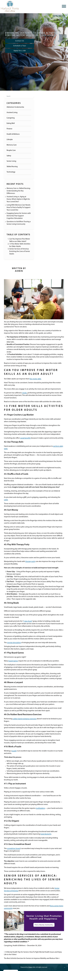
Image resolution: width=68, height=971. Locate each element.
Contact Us (19, 41)
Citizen (30, 967)
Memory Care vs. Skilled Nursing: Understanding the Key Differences (18, 191)
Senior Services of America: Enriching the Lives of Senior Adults (19, 251)
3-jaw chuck (27, 621)
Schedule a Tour (19, 46)
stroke (24, 393)
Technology (11, 172)
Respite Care (11, 150)
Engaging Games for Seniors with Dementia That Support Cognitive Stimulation (19, 215)
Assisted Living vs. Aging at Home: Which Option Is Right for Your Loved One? (18, 199)
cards (6, 500)
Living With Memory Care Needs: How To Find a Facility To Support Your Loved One (18, 207)
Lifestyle (10, 139)
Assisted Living (12, 112)
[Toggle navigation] (64, 6)
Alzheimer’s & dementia (15, 107)
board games (13, 661)
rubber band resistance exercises (24, 719)
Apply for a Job (20, 51)
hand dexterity (46, 834)
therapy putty (30, 561)
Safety (9, 156)
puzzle (14, 751)
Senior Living (11, 161)
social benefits (25, 438)
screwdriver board (13, 848)
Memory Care (12, 145)
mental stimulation (14, 643)
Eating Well (11, 123)
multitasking (40, 808)
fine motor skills (35, 379)
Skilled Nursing (12, 166)
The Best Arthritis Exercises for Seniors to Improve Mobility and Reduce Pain (31, 958)
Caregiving (11, 118)
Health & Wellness (13, 134)
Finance (9, 129)
